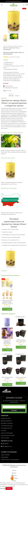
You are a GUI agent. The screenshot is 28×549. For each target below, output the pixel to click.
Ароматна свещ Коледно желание (7, 378)
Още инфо (2, 488)
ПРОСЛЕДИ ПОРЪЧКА (6, 428)
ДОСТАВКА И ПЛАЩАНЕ (7, 423)
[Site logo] (14, 5)
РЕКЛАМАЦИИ (4, 457)
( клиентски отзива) (14, 57)
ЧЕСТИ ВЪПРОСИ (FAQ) (6, 426)
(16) (10, 304)
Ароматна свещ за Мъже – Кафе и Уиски (21, 340)
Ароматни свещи (18, 46)
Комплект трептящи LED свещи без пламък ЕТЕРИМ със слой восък (7, 302)
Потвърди (14, 410)
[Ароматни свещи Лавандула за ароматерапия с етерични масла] (7, 322)
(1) (9, 345)
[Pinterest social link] (10, 91)
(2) (23, 342)
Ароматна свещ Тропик (21, 377)
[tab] (11, 95)
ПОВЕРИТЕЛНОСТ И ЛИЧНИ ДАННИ (10, 459)
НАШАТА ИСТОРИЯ (5, 418)
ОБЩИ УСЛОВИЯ (5, 455)
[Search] (23, 5)
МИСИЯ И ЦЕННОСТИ (6, 421)
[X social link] (9, 91)
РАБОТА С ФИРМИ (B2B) (7, 433)
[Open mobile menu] (1, 5)
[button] (2, 20)
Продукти (10, 46)
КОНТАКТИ (3, 430)
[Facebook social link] (7, 91)
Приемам (9, 488)
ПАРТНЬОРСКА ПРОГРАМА (7, 435)
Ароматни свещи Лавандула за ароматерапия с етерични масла (7, 341)
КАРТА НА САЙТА (5, 438)
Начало (5, 46)
